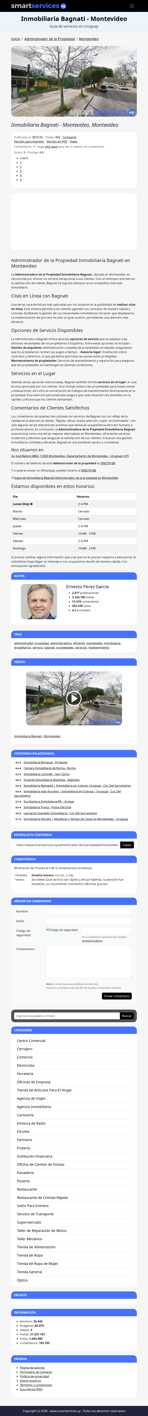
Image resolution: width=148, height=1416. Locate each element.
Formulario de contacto (36, 1372)
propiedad (42, 643)
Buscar (127, 1016)
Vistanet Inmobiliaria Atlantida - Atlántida (52, 780)
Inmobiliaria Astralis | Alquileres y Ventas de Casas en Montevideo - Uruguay (76, 819)
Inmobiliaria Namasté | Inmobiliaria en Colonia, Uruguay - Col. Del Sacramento (77, 786)
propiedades (65, 647)
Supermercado (29, 1222)
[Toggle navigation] (132, 6)
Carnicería (25, 1115)
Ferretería (25, 1073)
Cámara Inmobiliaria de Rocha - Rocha (50, 768)
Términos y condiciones (36, 1385)
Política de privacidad (34, 1376)
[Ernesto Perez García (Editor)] (39, 601)
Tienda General (29, 1271)
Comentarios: (25, 949)
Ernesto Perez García (87, 586)
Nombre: (22, 911)
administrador (23, 643)
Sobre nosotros (30, 1381)
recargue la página (92, 940)
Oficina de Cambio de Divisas (40, 1164)
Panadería (25, 1172)
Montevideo (89, 38)
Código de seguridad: (23, 933)
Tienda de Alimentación (36, 1247)
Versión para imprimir (29, 142)
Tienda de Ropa (30, 1255)
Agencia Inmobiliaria (34, 1106)
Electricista (25, 1065)
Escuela (23, 1131)
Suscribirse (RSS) (31, 1389)
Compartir (70, 137)
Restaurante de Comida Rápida (42, 1197)
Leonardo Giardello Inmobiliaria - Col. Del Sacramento (60, 813)
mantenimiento (99, 647)
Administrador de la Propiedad (49, 38)
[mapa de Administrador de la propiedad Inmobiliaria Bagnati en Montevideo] (64, 478)
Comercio (25, 1057)
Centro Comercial (31, 1040)
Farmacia (24, 1139)
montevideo (94, 643)
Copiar (127, 845)
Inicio (15, 38)
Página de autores (32, 1368)
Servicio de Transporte (35, 1214)
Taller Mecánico (29, 1238)
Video (73, 142)
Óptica (22, 1280)
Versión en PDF (57, 142)
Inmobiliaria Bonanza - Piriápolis (46, 762)
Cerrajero (24, 1048)
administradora (61, 643)
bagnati (49, 647)
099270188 (108, 463)
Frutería (23, 1148)
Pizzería (23, 1181)
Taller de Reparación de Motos (42, 1230)
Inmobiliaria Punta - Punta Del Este (47, 807)
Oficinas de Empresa (34, 1082)
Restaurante (27, 1189)
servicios (81, 647)
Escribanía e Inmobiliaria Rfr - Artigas (49, 801)
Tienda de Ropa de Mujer (37, 1263)
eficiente (79, 643)
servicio (37, 647)
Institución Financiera (34, 1156)
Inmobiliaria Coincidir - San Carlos (47, 774)
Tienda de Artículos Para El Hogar (44, 1090)
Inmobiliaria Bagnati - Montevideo (37, 736)
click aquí (51, 147)
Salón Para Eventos (33, 1205)
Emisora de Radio (31, 1123)
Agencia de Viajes (31, 1098)
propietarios (22, 647)
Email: (20, 921)
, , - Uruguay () (70, 456)
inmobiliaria (112, 643)
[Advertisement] (74, 221)
